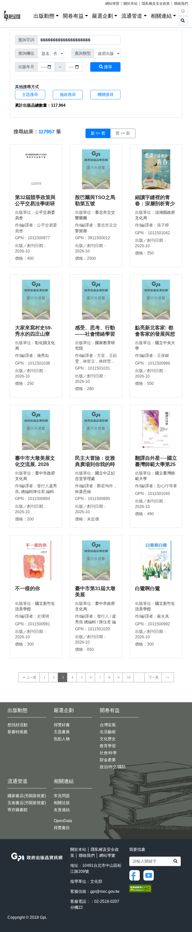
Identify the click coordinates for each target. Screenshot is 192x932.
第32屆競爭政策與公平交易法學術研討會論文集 (35, 204)
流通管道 (131, 16)
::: (28, 15)
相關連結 (161, 16)
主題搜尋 (30, 94)
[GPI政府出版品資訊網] (12, 15)
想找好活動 (18, 725)
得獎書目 (62, 828)
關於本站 (131, 3)
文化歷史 (108, 739)
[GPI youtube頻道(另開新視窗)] (149, 875)
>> (168, 677)
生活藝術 (108, 732)
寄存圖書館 (18, 810)
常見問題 (62, 796)
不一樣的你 (27, 588)
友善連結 (62, 810)
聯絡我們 (181, 3)
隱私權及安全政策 (156, 3)
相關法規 (62, 803)
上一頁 (31, 677)
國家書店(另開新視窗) (27, 796)
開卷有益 (73, 16)
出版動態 (44, 16)
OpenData (63, 821)
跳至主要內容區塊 (14, 2)
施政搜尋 (68, 94)
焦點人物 (62, 739)
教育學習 (108, 746)
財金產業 (108, 760)
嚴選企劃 (102, 16)
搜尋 (107, 67)
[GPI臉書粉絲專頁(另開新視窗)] (135, 875)
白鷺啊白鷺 (147, 588)
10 (128, 677)
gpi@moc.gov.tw (105, 891)
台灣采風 (108, 725)
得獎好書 (62, 725)
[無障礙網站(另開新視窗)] (140, 888)
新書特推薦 (18, 732)
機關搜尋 (106, 94)
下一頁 (153, 677)
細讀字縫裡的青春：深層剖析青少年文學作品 (155, 204)
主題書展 (62, 732)
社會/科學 (108, 753)
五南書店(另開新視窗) (27, 803)
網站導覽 (112, 3)
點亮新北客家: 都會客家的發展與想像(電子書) (155, 334)
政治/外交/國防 (113, 767)
